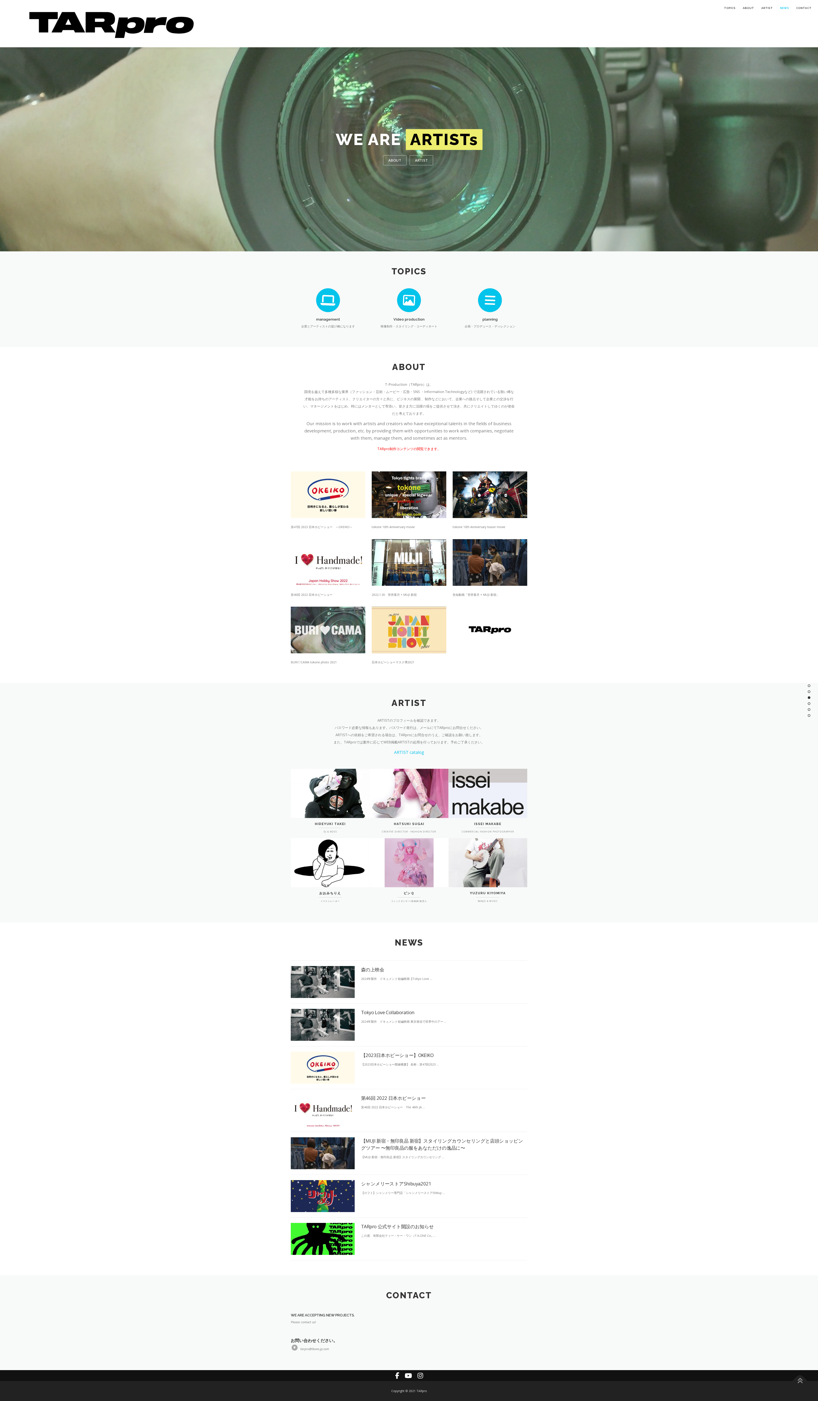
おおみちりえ (330, 893)
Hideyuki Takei (330, 824)
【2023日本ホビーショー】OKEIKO (397, 1055)
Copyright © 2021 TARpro (409, 1391)
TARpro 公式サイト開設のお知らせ (397, 1226)
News (784, 8)
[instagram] (420, 1375)
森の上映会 (372, 969)
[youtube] (408, 1375)
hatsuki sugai (409, 824)
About (748, 8)
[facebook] (397, 1375)
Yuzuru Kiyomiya (488, 893)
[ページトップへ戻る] (800, 1380)
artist (421, 160)
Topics (730, 8)
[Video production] (409, 301)
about (394, 160)
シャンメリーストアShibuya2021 (396, 1183)
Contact (804, 8)
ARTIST (767, 8)
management (328, 319)
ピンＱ (409, 893)
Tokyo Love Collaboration (388, 1012)
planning (490, 319)
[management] (328, 301)
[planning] (490, 301)
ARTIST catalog (409, 752)
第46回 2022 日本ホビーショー (393, 1098)
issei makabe (487, 824)
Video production (409, 319)
